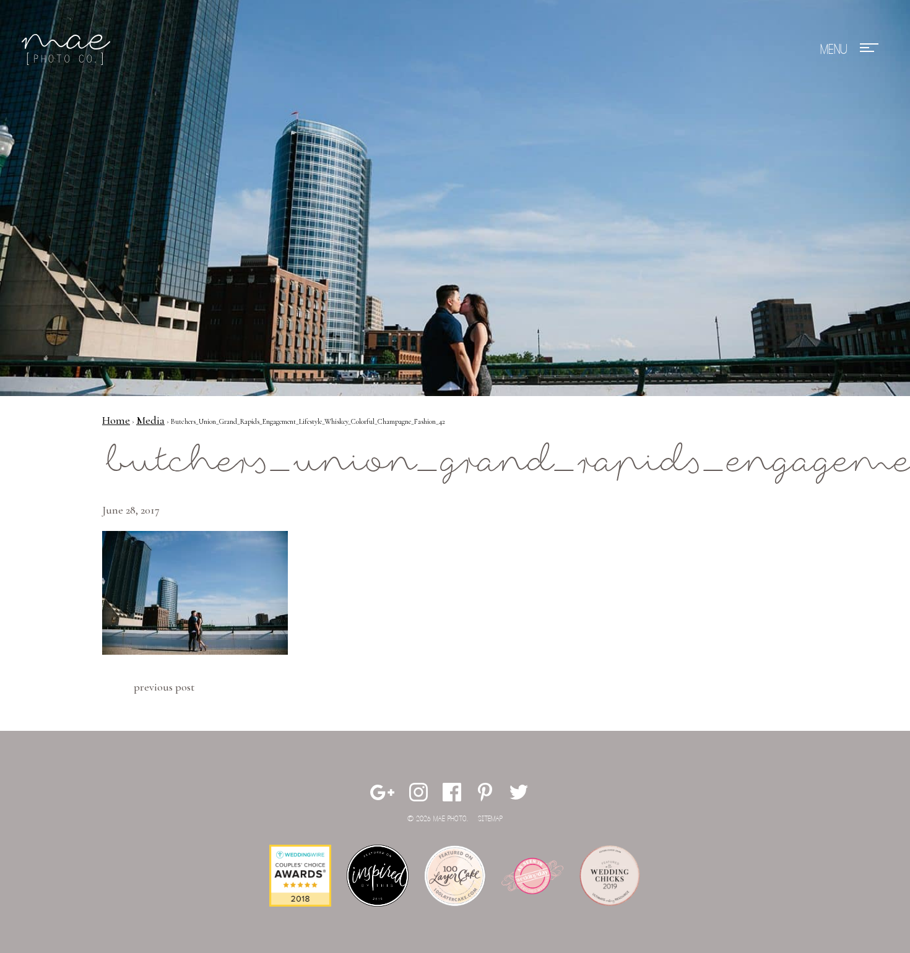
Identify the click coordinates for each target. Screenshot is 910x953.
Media (150, 420)
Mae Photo (68, 49)
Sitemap (490, 819)
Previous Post (164, 687)
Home (116, 420)
